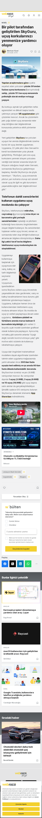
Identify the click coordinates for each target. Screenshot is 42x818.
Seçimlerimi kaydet (21, 549)
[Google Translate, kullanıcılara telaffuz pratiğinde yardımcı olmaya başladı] (21, 675)
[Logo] (8, 15)
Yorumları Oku (20, 496)
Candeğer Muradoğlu (11, 703)
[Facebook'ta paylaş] (5, 563)
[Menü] (39, 16)
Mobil (4, 23)
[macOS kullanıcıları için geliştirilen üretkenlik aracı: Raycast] (21, 634)
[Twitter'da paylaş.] (13, 563)
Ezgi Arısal (7, 618)
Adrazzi (6, 464)
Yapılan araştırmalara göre (15, 83)
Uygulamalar (7, 477)
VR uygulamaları (27, 114)
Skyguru (23, 477)
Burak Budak (8, 760)
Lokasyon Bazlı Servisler (12, 472)
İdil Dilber (7, 659)
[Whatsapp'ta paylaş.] (29, 563)
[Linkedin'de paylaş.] (21, 563)
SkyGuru (20, 138)
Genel (5, 689)
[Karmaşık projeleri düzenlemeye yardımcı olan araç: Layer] (21, 592)
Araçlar (6, 606)
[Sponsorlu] (21, 438)
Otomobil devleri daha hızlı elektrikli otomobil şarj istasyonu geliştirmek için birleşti (18, 751)
